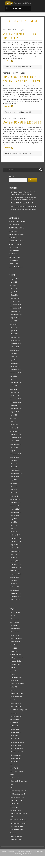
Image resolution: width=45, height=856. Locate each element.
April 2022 (13, 389)
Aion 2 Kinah (13, 231)
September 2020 (16, 444)
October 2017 (15, 509)
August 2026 (14, 279)
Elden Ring (14, 680)
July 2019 (13, 460)
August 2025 (14, 318)
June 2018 (13, 483)
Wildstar (13, 833)
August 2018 (14, 476)
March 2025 (14, 334)
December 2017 (15, 502)
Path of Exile (14, 778)
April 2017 (13, 528)
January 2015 (15, 561)
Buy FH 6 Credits (14, 257)
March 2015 (14, 557)
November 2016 (15, 541)
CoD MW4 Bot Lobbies (16, 228)
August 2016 (14, 545)
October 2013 (15, 600)
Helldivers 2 (14, 726)
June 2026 (13, 285)
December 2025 (15, 305)
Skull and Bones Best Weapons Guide (23, 209)
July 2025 (13, 321)
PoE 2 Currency (14, 250)
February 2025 (15, 337)
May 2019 (13, 463)
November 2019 (15, 454)
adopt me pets (15, 612)
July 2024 (13, 353)
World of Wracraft (16, 836)
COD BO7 (13, 651)
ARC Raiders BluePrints (17, 234)
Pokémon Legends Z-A (18, 791)
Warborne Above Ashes (18, 823)
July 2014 (13, 580)
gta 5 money (14, 719)
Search (11, 176)
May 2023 (13, 379)
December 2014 (15, 564)
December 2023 (15, 369)
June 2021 (13, 418)
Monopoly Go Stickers (16, 267)
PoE (11, 784)
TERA (12, 817)
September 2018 (16, 473)
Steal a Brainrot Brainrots (18, 813)
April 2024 (13, 360)
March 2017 (14, 532)
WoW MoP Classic (16, 839)
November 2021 (15, 402)
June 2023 (13, 376)
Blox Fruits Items (16, 638)
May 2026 (13, 288)
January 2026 (15, 301)
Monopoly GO (15, 758)
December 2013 (15, 593)
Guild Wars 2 (14, 722)
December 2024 (15, 343)
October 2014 (15, 570)
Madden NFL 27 (15, 732)
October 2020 (15, 441)
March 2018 (14, 493)
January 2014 (15, 590)
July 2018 (13, 480)
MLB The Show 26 (16, 752)
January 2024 (15, 366)
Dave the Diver (15, 664)
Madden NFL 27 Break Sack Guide (21, 203)
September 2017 (16, 512)
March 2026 (14, 295)
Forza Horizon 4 (15, 703)
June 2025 (13, 324)
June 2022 (13, 386)
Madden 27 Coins (15, 244)
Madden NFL (14, 729)
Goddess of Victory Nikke (18, 709)
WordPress (27, 854)
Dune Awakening (16, 677)
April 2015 (13, 554)
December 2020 (15, 434)
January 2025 (15, 340)
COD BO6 (13, 648)
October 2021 (15, 405)
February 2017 (15, 535)
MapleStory (14, 735)
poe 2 (12, 787)
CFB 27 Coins (13, 260)
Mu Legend (14, 761)
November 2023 (15, 373)
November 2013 (15, 596)
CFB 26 (12, 645)
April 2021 (13, 421)
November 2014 (15, 567)
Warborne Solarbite (16, 826)
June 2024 (13, 356)
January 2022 (15, 395)
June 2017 (13, 522)
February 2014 (15, 587)
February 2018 (15, 496)
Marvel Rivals (14, 739)
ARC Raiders (14, 622)
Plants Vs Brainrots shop (18, 781)
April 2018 (13, 489)
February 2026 (15, 298)
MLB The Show (15, 745)
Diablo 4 (13, 671)
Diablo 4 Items (13, 247)
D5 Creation (37, 851)
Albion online (14, 619)
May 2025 (13, 327)
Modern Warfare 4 (16, 755)
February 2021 (15, 428)
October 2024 (15, 347)
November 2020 (15, 438)
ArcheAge (13, 625)
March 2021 (14, 425)
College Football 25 (16, 654)
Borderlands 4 (15, 641)
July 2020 (13, 450)
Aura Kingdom (15, 628)
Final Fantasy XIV (16, 697)
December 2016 (15, 538)
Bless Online (16, 66)
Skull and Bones (15, 810)
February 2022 (15, 392)
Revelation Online (16, 800)
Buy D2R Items (14, 225)
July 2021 (13, 415)
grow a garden (15, 713)
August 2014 (14, 577)
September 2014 (16, 574)
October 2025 (15, 311)
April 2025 (13, 330)
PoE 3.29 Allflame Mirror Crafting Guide (23, 206)
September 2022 (16, 382)
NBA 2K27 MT (13, 238)
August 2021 (14, 412)
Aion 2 (12, 615)
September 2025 (16, 314)
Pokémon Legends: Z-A (18, 794)
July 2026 (13, 282)
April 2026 (13, 292)
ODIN (12, 774)
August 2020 (14, 447)
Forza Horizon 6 (15, 706)
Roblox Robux (15, 804)
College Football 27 (16, 658)
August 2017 (14, 515)
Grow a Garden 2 (16, 716)
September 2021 (16, 408)
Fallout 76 (13, 687)
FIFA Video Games (16, 693)
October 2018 (15, 470)
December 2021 (15, 399)
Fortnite (13, 700)
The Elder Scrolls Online (18, 820)
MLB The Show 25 (16, 748)
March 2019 (14, 467)
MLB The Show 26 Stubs (17, 241)
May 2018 (13, 486)
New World (14, 768)
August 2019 (14, 457)
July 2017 (13, 519)
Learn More (7, 61)
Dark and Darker (15, 661)
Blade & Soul (14, 632)
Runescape (14, 807)
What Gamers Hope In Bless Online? (22, 122)
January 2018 (15, 499)
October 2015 (15, 551)
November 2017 (15, 506)
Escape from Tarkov (17, 684)
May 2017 (13, 525)
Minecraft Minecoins (17, 742)
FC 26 (12, 690)
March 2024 (14, 363)
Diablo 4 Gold (13, 263)
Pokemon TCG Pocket (17, 797)
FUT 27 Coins (13, 254)
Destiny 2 (13, 667)
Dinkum (12, 674)
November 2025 (15, 308)
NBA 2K (12, 765)
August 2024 (14, 350)
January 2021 (15, 431)
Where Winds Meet (16, 829)
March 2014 (14, 583)
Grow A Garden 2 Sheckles (18, 221)
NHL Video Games (16, 771)
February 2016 (15, 548)
